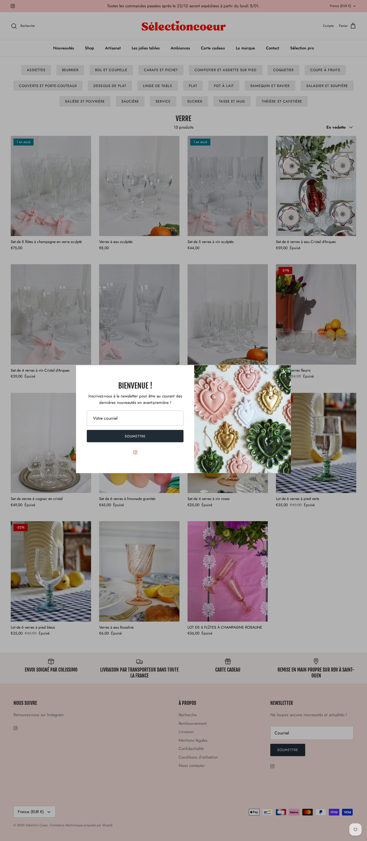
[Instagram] (135, 452)
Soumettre (135, 436)
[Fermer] (284, 372)
